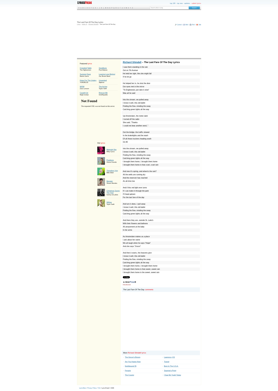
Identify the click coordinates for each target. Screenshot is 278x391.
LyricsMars (82, 388)
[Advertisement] (139, 42)
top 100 (172, 3)
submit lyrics (196, 3)
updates (187, 3)
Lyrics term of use (127, 284)
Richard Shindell (132, 62)
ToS (99, 388)
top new (180, 3)
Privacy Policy (92, 388)
